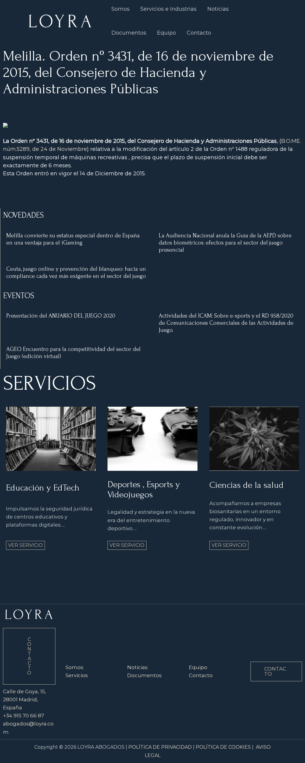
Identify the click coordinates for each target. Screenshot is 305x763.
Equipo (166, 33)
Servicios (77, 675)
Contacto (199, 33)
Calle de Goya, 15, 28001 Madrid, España (24, 699)
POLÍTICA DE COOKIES (223, 747)
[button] (276, 671)
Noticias (137, 667)
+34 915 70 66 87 (23, 716)
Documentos (128, 33)
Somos (74, 667)
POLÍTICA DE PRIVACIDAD (160, 747)
